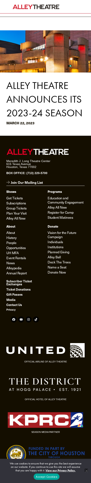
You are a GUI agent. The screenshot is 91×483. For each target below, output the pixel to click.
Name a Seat (57, 267)
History (11, 237)
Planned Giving (58, 251)
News (10, 262)
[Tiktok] (36, 319)
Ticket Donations (18, 289)
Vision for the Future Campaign (62, 234)
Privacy (11, 309)
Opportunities (16, 247)
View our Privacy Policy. (61, 470)
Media (10, 300)
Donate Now (57, 272)
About (10, 232)
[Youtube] (21, 319)
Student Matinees (60, 217)
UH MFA (12, 252)
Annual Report (16, 272)
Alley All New (15, 218)
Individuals (55, 241)
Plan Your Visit (16, 213)
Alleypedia (13, 267)
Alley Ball (54, 256)
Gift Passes (14, 294)
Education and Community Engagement (65, 200)
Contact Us (14, 305)
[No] (86, 470)
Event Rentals (16, 257)
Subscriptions (16, 202)
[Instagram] (29, 319)
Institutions (55, 246)
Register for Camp (61, 212)
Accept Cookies (46, 476)
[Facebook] (14, 319)
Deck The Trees (59, 261)
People (11, 242)
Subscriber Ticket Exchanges (19, 282)
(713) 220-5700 (36, 173)
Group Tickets (16, 208)
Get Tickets (14, 197)
